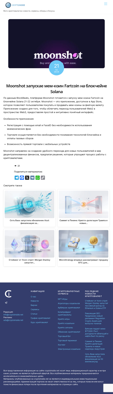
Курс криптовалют (39, 322)
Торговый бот (64, 336)
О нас (33, 296)
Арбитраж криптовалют (69, 307)
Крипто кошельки (66, 323)
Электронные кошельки (69, 349)
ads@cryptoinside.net (13, 320)
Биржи (34, 305)
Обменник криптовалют (69, 332)
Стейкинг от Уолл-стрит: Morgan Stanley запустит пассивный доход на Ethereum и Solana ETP (96, 304)
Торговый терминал (67, 340)
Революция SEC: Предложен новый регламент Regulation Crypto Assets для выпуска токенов (95, 318)
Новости (35, 301)
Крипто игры (64, 319)
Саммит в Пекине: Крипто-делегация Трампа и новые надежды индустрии (95, 345)
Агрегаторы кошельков (69, 303)
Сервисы (35, 309)
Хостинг (61, 345)
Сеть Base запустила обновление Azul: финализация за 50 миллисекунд (95, 358)
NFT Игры (62, 299)
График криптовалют (40, 318)
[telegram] (6, 302)
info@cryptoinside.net (13, 314)
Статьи (34, 314)
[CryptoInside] (15, 7)
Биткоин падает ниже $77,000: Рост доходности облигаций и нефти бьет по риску (96, 332)
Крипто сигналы (65, 327)
